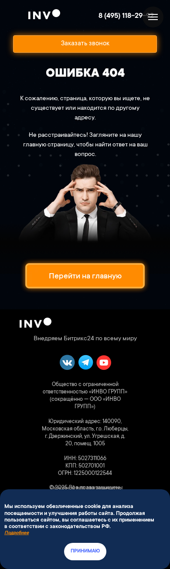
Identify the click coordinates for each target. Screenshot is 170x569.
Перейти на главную (85, 276)
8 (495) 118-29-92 (126, 16)
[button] (85, 44)
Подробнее (16, 533)
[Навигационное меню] (153, 17)
